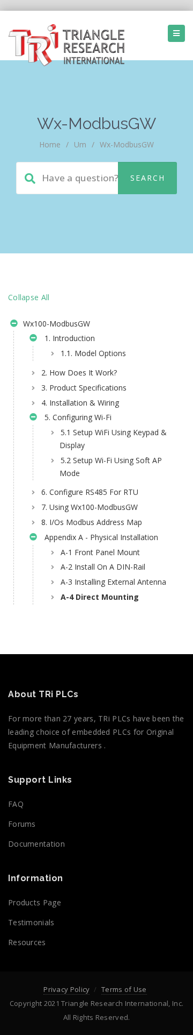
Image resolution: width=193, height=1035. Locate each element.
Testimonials (31, 922)
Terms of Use (124, 989)
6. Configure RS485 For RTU (89, 492)
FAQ (16, 804)
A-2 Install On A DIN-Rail (103, 567)
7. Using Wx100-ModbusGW (89, 507)
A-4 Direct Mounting (100, 597)
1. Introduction (67, 338)
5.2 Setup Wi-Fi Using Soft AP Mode (111, 466)
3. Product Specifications (84, 387)
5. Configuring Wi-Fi (76, 417)
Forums (22, 824)
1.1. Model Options (93, 353)
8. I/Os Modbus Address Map (91, 522)
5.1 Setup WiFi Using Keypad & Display (113, 438)
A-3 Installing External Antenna (113, 582)
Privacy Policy (66, 989)
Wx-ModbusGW (127, 144)
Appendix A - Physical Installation (99, 537)
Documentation (36, 844)
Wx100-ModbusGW (55, 323)
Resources (27, 942)
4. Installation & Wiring (80, 403)
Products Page (34, 902)
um (80, 144)
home (50, 144)
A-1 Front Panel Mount (100, 552)
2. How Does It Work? (79, 372)
